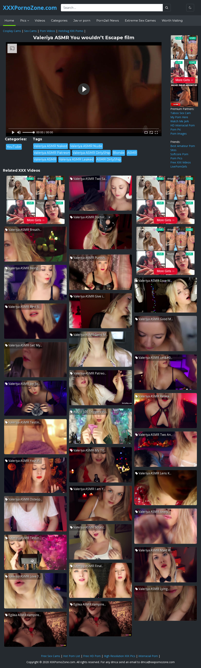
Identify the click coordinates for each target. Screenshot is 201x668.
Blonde (118, 153)
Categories (59, 20)
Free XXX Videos (180, 162)
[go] (167, 7)
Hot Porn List (71, 656)
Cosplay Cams (12, 31)
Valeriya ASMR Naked (50, 146)
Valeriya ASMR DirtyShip (91, 153)
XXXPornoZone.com (30, 7)
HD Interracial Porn (182, 125)
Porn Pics (176, 158)
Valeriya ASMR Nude (86, 146)
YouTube (13, 147)
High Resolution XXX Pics (119, 656)
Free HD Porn (92, 656)
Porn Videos (47, 31)
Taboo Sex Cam (180, 113)
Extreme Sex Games (140, 20)
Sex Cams (30, 31)
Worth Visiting (172, 20)
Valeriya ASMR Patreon (52, 153)
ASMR (132, 153)
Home (9, 20)
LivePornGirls (178, 166)
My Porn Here (179, 117)
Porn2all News (107, 20)
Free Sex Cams (50, 656)
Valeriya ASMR (45, 159)
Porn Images (178, 133)
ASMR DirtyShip (108, 159)
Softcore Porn (179, 154)
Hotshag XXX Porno (70, 31)
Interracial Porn (148, 656)
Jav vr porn (81, 20)
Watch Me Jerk (179, 121)
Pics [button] (23, 20)
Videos (40, 20)
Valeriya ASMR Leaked (76, 159)
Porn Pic (175, 129)
